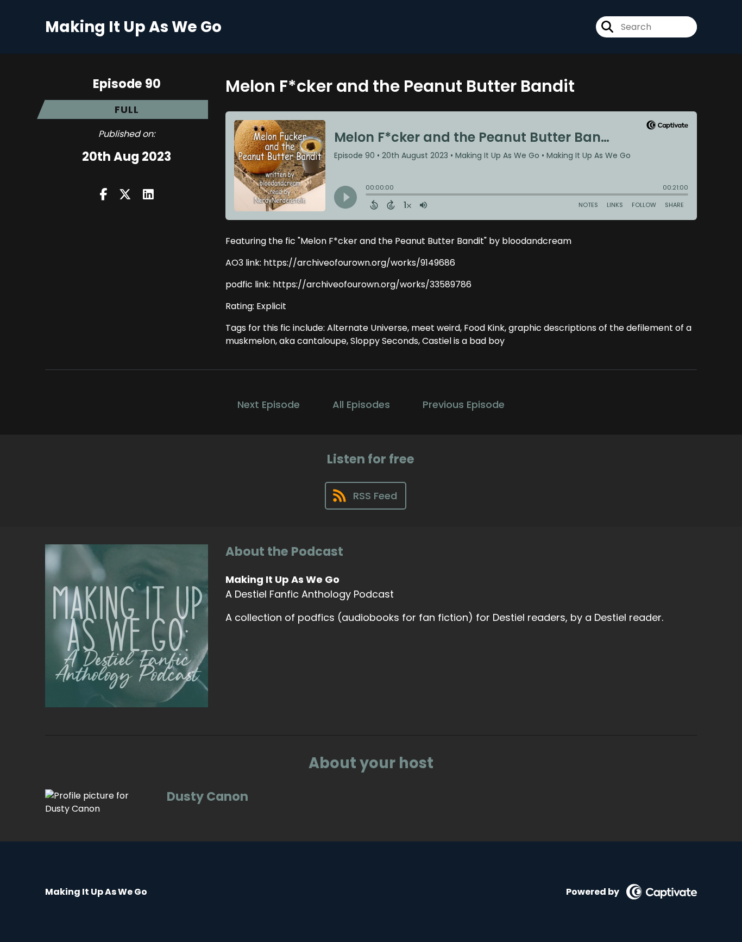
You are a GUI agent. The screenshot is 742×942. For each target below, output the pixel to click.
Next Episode (268, 404)
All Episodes (361, 404)
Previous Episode (464, 404)
